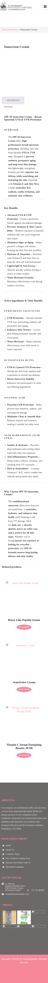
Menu (45, 6)
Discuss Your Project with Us (18, 862)
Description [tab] (13, 100)
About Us (10, 850)
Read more (24, 627)
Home (5, 29)
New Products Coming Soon (18, 858)
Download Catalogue (15, 867)
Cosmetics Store (12, 854)
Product (14, 29)
